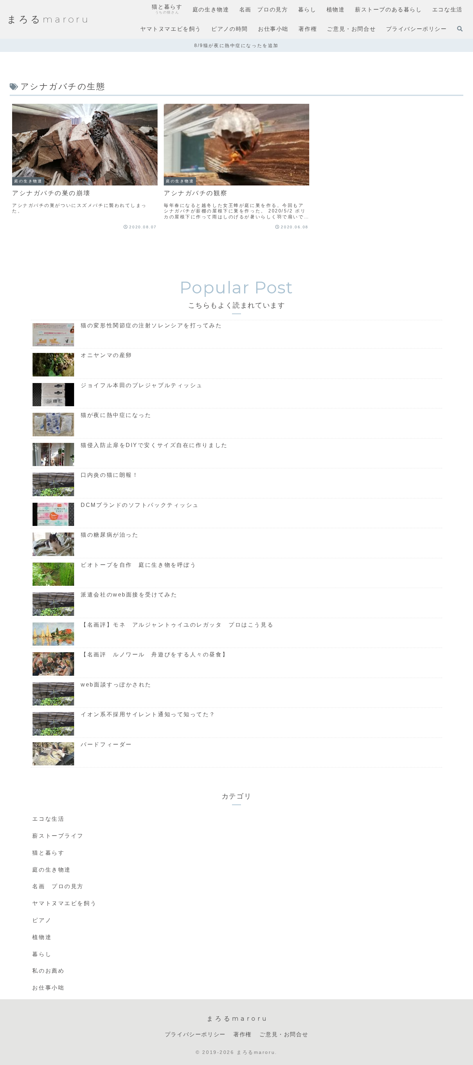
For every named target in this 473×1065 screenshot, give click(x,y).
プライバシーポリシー (195, 1034)
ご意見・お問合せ (283, 1034)
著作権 (242, 1034)
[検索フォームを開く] (460, 29)
